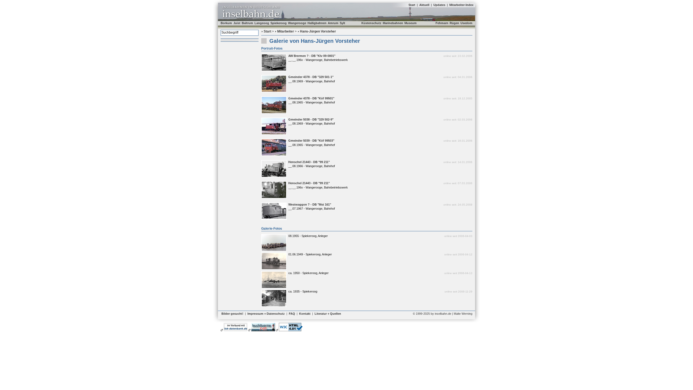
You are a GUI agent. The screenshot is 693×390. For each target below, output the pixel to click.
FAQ (292, 313)
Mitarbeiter (285, 31)
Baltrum (247, 23)
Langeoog (261, 23)
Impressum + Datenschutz (266, 313)
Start (411, 4)
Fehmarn (442, 23)
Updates (439, 4)
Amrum (333, 23)
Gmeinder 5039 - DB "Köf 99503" (311, 140)
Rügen (454, 23)
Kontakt (304, 313)
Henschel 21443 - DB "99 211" (309, 162)
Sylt (342, 23)
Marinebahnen (393, 23)
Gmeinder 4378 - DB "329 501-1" (311, 77)
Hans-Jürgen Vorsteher (318, 31)
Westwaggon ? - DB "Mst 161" (309, 204)
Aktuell (424, 4)
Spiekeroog (278, 23)
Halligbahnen (317, 23)
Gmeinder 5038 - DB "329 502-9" (311, 119)
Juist (236, 23)
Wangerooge (297, 23)
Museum (410, 23)
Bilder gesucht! (232, 313)
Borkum (226, 23)
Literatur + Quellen (328, 313)
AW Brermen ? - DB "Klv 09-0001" (311, 55)
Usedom (466, 23)
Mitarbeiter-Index (461, 4)
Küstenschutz (371, 23)
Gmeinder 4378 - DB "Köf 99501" (311, 98)
